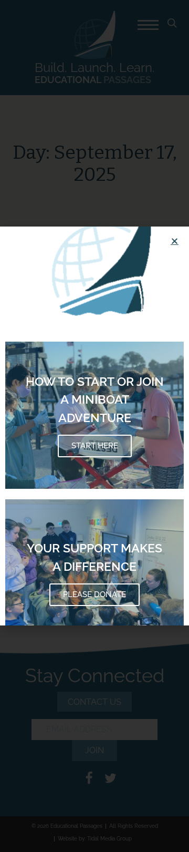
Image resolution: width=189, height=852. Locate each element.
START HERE (94, 445)
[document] (94, 426)
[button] (174, 241)
